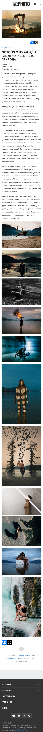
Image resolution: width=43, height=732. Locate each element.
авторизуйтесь (25, 656)
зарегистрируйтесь (15, 658)
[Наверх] (40, 724)
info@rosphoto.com (21, 730)
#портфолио (6, 48)
